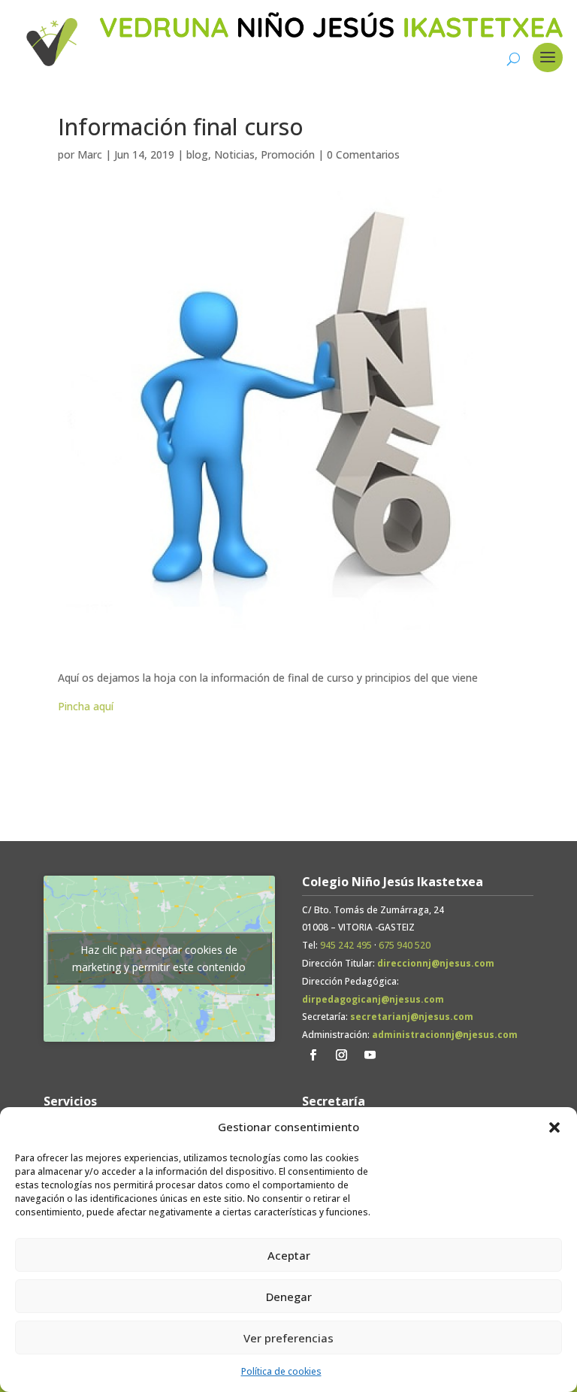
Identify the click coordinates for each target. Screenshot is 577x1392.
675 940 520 (404, 945)
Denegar (289, 1296)
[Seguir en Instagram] (342, 1055)
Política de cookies (281, 1371)
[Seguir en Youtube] (370, 1055)
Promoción (288, 154)
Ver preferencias (288, 1337)
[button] (554, 1127)
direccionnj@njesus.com (435, 963)
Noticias (234, 154)
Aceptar (288, 1255)
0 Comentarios (363, 154)
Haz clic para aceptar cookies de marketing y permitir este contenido (159, 958)
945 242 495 (346, 945)
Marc (89, 154)
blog (197, 154)
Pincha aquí (85, 706)
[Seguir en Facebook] (313, 1055)
